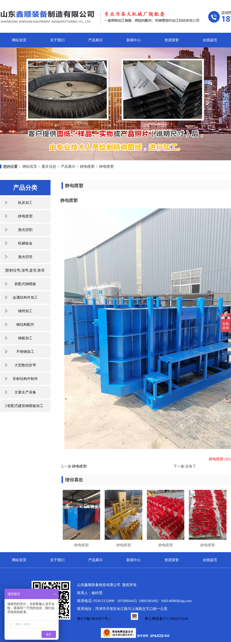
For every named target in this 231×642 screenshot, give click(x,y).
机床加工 (25, 203)
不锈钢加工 (25, 352)
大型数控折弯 (25, 365)
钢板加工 (25, 338)
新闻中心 (133, 40)
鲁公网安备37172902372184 (166, 619)
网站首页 (19, 40)
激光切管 (25, 257)
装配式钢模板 (25, 284)
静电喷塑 (87, 166)
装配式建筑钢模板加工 (25, 406)
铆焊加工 (25, 311)
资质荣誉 (171, 40)
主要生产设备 (25, 392)
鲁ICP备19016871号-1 (94, 619)
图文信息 (49, 166)
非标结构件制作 (25, 379)
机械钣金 (25, 243)
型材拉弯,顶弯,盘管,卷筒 (25, 270)
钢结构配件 (25, 324)
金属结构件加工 (25, 297)
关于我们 (57, 40)
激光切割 (25, 230)
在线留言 (210, 40)
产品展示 (95, 40)
